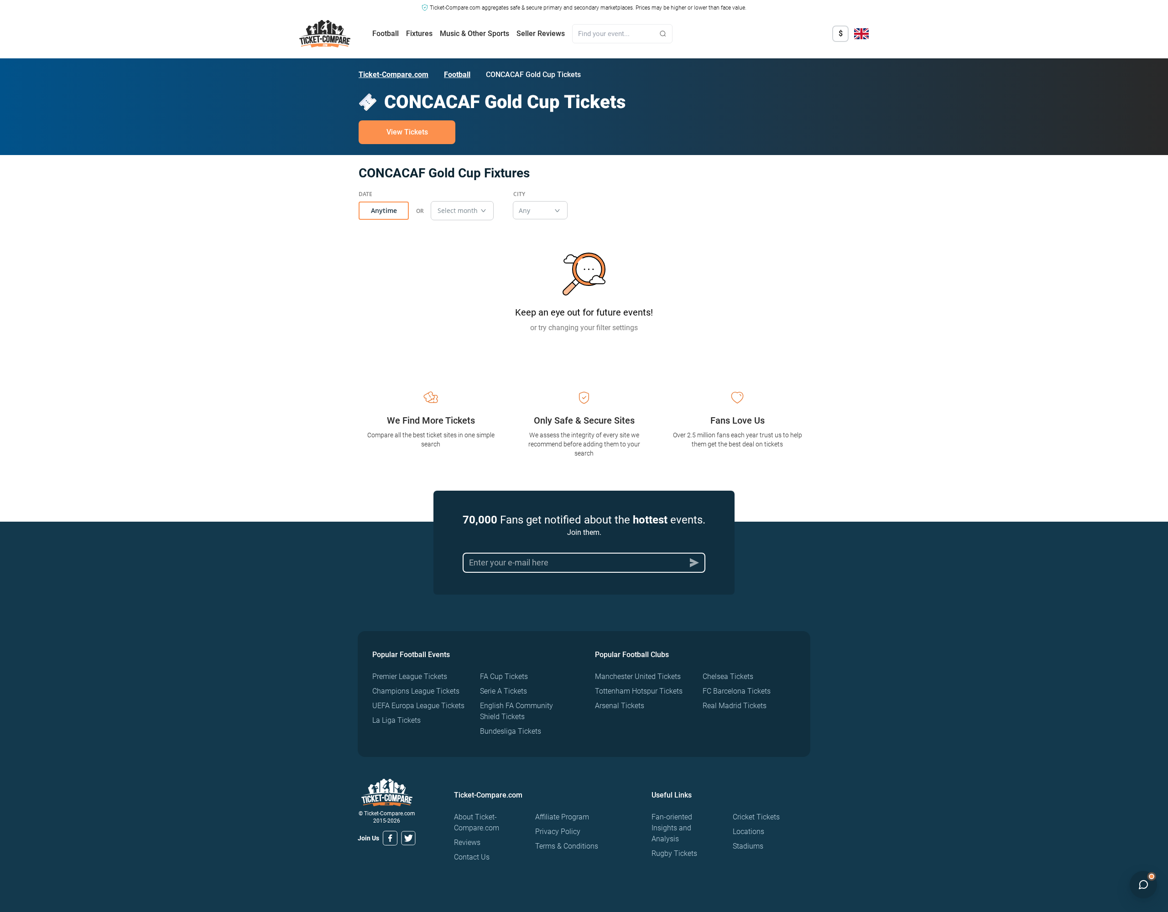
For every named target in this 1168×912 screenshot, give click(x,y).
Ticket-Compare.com (393, 74)
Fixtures (419, 33)
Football (385, 33)
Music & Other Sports (474, 33)
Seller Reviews (540, 33)
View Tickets (407, 132)
